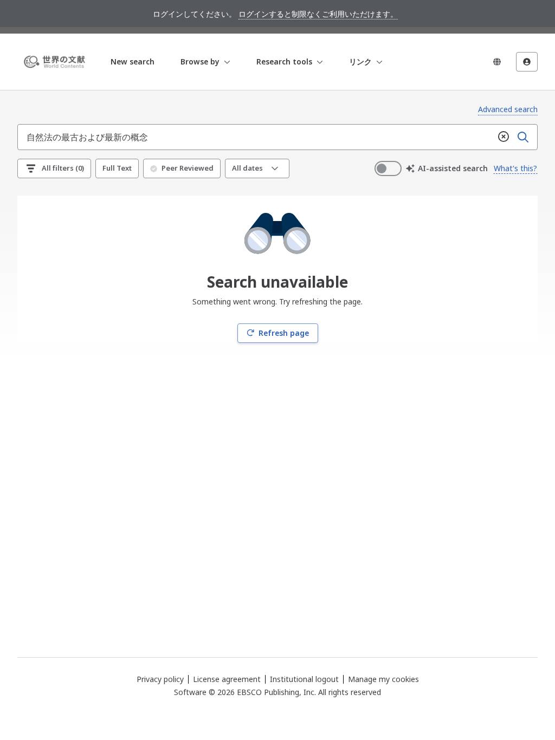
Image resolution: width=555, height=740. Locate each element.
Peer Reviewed (188, 168)
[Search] (523, 137)
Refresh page (284, 333)
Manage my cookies (383, 679)
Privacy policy (160, 679)
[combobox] (255, 137)
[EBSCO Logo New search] (56, 61)
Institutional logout (304, 679)
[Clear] (503, 137)
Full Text (117, 168)
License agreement (227, 679)
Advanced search (508, 109)
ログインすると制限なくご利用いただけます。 (318, 14)
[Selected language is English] (497, 62)
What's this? (515, 168)
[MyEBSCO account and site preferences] (527, 62)
